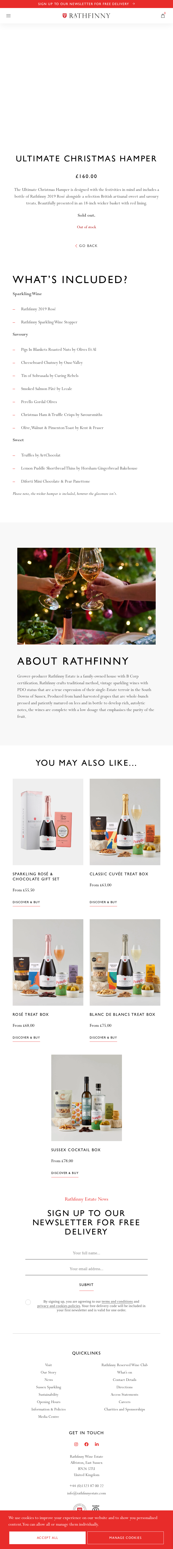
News (49, 1379)
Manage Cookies (125, 1538)
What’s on (124, 1372)
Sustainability (48, 1394)
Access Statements (124, 1394)
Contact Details (124, 1379)
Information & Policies (48, 1409)
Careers (124, 1401)
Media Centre (48, 1416)
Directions (124, 1387)
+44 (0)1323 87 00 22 (86, 1485)
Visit (48, 1365)
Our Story (48, 1372)
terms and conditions (117, 1301)
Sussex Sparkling (48, 1387)
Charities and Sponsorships (124, 1409)
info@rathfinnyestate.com (86, 1493)
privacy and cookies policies (58, 1306)
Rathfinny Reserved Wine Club (124, 1365)
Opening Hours (48, 1401)
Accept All (47, 1538)
